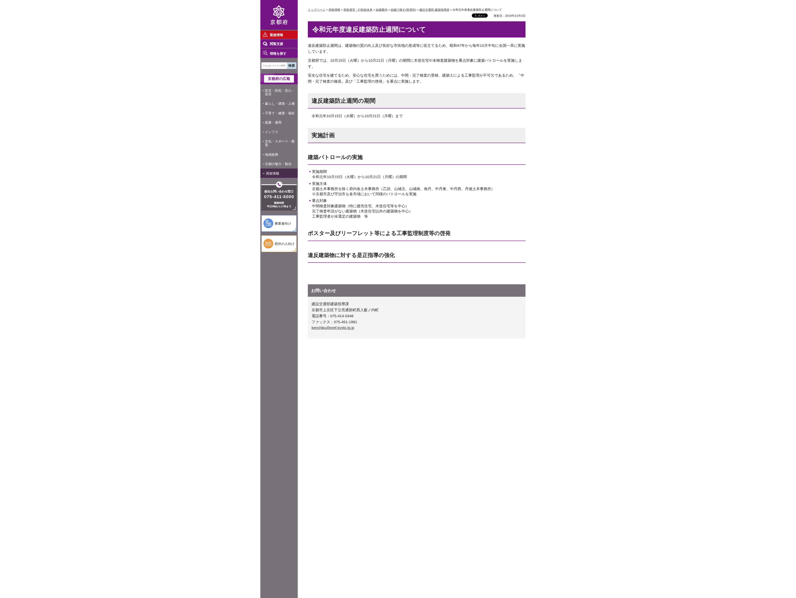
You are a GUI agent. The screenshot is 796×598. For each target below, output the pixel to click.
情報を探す (278, 53)
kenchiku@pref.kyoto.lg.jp (333, 328)
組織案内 (381, 9)
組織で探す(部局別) (403, 9)
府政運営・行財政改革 (358, 9)
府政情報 (272, 173)
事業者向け (283, 223)
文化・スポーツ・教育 (280, 143)
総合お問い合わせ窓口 (279, 191)
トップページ (316, 9)
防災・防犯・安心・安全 (280, 92)
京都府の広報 (279, 79)
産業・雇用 (273, 122)
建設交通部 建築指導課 (434, 9)
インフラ (271, 132)
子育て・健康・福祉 (280, 113)
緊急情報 (276, 35)
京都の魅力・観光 (278, 164)
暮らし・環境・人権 (280, 103)
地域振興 (271, 154)
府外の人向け (285, 244)
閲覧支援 (276, 44)
